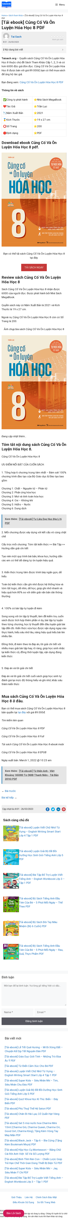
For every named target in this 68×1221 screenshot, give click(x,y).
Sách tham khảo (16, 15)
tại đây (22, 712)
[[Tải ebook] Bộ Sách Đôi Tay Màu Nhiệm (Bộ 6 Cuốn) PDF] (11, 933)
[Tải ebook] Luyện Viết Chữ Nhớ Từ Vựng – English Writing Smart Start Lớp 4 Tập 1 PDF (40, 831)
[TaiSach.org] (6, 4)
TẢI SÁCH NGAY (34, 267)
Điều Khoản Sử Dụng (23, 1202)
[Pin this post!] (64, 810)
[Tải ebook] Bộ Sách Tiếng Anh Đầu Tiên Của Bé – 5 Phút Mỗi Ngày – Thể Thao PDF (41, 902)
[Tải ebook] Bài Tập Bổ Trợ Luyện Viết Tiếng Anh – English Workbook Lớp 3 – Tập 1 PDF (42, 878)
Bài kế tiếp (8, 797)
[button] (34, 267)
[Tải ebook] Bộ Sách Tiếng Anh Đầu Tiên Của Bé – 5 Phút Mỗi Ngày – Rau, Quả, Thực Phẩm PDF (41, 949)
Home (4, 15)
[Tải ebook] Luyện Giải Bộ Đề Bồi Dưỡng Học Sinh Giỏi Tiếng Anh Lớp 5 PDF (41, 855)
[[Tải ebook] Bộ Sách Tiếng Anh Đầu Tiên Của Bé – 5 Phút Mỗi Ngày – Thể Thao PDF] (11, 910)
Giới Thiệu (16, 1197)
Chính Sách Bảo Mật (46, 1197)
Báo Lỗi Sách (13, 1213)
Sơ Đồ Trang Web (46, 1202)
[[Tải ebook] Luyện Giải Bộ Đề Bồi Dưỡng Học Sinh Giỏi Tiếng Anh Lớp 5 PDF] (11, 862)
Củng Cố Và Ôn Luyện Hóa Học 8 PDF (41, 82)
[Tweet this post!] (53, 810)
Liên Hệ (29, 1197)
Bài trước (10, 791)
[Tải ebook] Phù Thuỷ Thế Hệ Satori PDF (28, 1108)
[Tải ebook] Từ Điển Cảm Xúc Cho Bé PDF (29, 1065)
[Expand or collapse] (63, 50)
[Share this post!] (47, 810)
